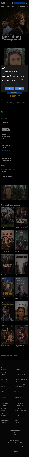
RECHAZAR (9, 88)
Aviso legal (14, 446)
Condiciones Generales (19, 405)
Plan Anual (16, 417)
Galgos (2, 227)
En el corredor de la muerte (19, 346)
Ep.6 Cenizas (4, 147)
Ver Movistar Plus (18, 400)
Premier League (4, 405)
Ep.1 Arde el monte (6, 136)
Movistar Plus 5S (17, 393)
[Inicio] (4, 3)
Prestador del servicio (7, 446)
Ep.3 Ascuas (4, 140)
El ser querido (17, 367)
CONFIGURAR (14, 84)
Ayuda (14, 434)
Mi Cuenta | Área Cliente (19, 403)
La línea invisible (19, 274)
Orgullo (2, 391)
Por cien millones (5, 251)
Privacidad (20, 446)
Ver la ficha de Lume (15, 132)
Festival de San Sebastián (19, 386)
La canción (3, 298)
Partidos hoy (3, 422)
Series (2, 6)
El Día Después (3, 406)
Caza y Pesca (17, 391)
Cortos (2, 376)
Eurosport (3, 418)
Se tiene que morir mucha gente (20, 374)
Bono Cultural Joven (18, 418)
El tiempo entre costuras (21, 322)
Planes (16, 413)
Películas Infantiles (4, 379)
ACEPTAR (20, 88)
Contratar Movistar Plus (19, 408)
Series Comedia (4, 386)
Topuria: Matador (4, 415)
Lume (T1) (5, 129)
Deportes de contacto (5, 417)
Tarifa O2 (16, 420)
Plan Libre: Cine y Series (19, 412)
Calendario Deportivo (5, 420)
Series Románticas (4, 384)
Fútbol (12, 6)
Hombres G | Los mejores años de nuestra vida (21, 380)
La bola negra (17, 369)
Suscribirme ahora (19, 3)
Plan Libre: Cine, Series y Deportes (21, 410)
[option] (8, 192)
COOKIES (24, 446)
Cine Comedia (3, 372)
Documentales (3, 388)
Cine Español (3, 371)
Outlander (16, 372)
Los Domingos (17, 371)
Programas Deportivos (19, 389)
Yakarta (17, 251)
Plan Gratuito (17, 415)
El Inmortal (16, 376)
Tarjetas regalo (17, 422)
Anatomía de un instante (21, 227)
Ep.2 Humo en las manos (7, 138)
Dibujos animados (18, 388)
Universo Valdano (4, 408)
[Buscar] (12, 3)
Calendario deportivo (22, 6)
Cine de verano (4, 377)
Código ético (17, 406)
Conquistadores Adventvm (7, 322)
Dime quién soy (4, 274)
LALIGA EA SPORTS (4, 403)
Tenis (2, 412)
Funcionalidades (17, 401)
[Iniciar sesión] (27, 3)
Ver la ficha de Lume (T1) (7, 150)
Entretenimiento (4, 389)
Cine (7, 6)
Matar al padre (18, 298)
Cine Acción (3, 374)
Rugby (2, 413)
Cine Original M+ (4, 369)
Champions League (4, 401)
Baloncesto (3, 410)
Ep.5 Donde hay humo (6, 145)
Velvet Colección (5, 345)
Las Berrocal (17, 377)
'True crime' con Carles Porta (20, 384)
